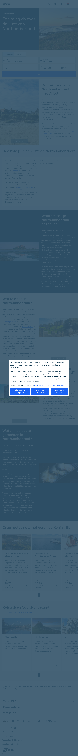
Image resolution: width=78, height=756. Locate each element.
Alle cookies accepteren (20, 391)
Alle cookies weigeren (40, 391)
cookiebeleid (39, 385)
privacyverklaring (57, 385)
